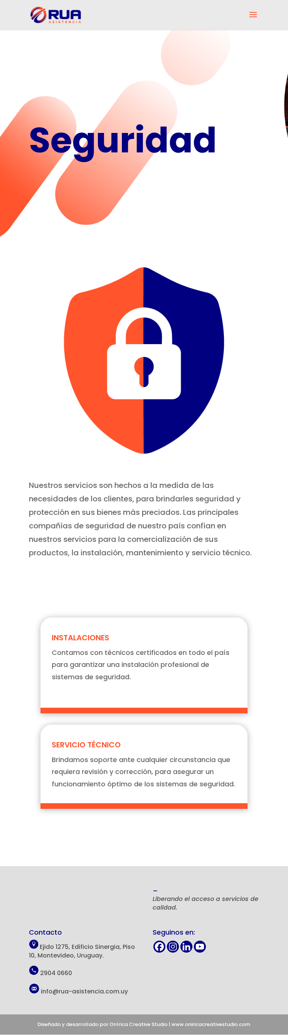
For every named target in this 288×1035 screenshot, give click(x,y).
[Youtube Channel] (200, 947)
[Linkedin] (186, 947)
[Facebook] (159, 947)
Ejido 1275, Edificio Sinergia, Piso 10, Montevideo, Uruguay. (82, 951)
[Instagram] (173, 947)
